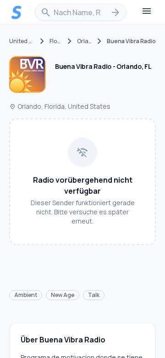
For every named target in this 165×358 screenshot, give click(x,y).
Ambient (25, 295)
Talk (93, 295)
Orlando (84, 41)
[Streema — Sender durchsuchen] (16, 12)
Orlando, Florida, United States (59, 106)
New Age (62, 295)
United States (22, 41)
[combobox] (80, 12)
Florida (56, 41)
